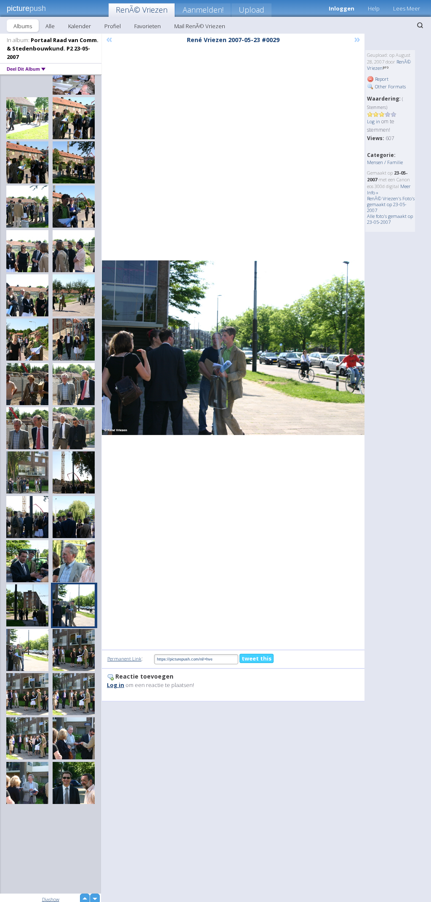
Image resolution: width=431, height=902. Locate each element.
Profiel (112, 26)
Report (381, 79)
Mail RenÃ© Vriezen (199, 26)
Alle (50, 26)
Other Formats (390, 86)
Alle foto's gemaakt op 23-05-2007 (390, 219)
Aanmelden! (203, 10)
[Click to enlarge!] (233, 347)
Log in (373, 121)
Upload (251, 10)
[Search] (420, 25)
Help (374, 8)
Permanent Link (124, 658)
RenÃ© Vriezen (142, 10)
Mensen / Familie (385, 162)
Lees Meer (406, 8)
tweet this (256, 658)
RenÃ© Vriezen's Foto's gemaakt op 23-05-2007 (391, 204)
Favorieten (147, 26)
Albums (22, 26)
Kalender (79, 26)
